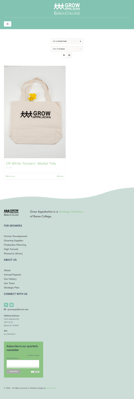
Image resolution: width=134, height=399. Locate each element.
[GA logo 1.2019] (11, 210)
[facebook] (6, 305)
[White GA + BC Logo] (67, 4)
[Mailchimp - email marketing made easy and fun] (35, 372)
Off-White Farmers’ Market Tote (31, 163)
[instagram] (11, 305)
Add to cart (11, 176)
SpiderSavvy (51, 388)
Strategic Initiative (71, 211)
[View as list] (69, 55)
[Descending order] (80, 41)
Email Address (13, 358)
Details (61, 176)
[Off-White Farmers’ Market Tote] (35, 112)
